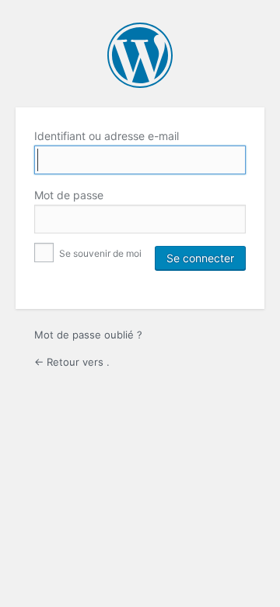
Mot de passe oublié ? (88, 334)
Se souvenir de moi (99, 253)
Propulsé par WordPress (140, 55)
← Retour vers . (72, 362)
